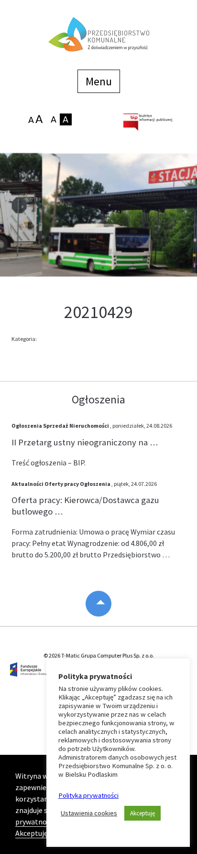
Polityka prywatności (88, 795)
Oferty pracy (61, 483)
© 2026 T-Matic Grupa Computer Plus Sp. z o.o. (99, 655)
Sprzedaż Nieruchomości (76, 425)
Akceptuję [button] (142, 813)
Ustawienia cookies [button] (89, 813)
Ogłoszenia (26, 425)
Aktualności (27, 483)
